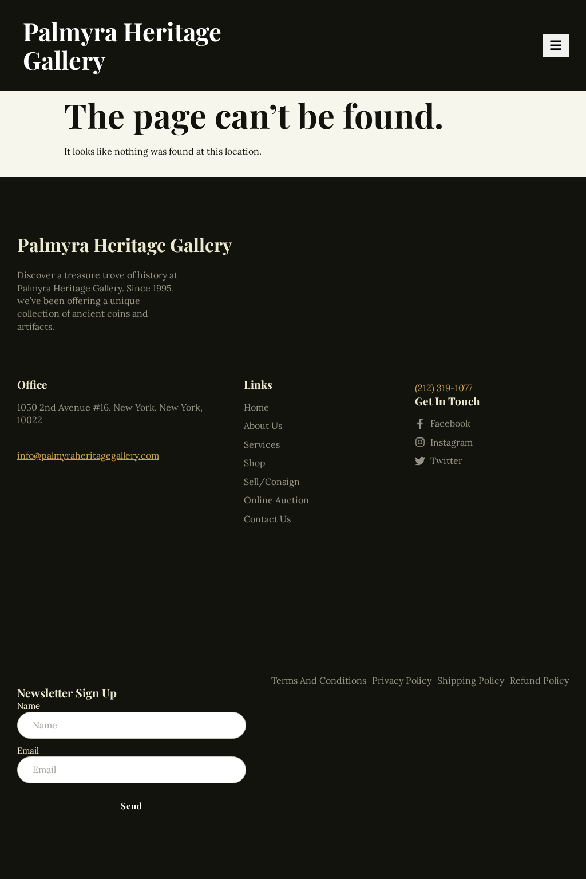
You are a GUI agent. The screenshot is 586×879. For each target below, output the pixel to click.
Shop (255, 462)
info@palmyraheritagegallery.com (88, 455)
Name (28, 705)
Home (256, 407)
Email (28, 750)
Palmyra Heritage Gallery (122, 45)
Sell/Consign (272, 481)
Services (262, 444)
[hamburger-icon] (556, 45)
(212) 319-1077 (443, 387)
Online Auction (276, 500)
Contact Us (267, 519)
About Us (263, 425)
